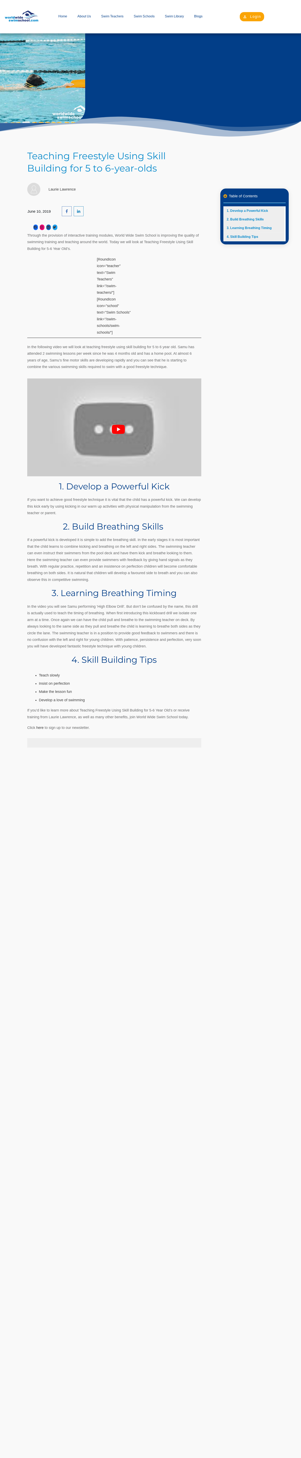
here (40, 728)
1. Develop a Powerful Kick (247, 210)
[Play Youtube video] (118, 429)
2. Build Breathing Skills (246, 219)
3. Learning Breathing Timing (249, 228)
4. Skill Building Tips (242, 236)
